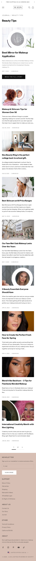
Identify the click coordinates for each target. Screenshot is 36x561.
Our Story (5, 511)
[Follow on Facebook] (3, 547)
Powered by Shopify (26, 557)
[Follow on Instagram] (8, 547)
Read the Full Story (13, 77)
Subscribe (9, 472)
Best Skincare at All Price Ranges (17, 200)
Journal (6, 15)
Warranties (5, 486)
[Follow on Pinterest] (13, 547)
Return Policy (6, 483)
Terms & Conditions (8, 524)
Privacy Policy (6, 527)
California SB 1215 (7, 530)
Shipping (4, 489)
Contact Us (5, 508)
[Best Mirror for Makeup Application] (18, 37)
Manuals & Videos (7, 492)
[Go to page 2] (22, 447)
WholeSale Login (7, 496)
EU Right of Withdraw (8, 499)
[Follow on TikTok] (24, 547)
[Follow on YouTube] (19, 547)
